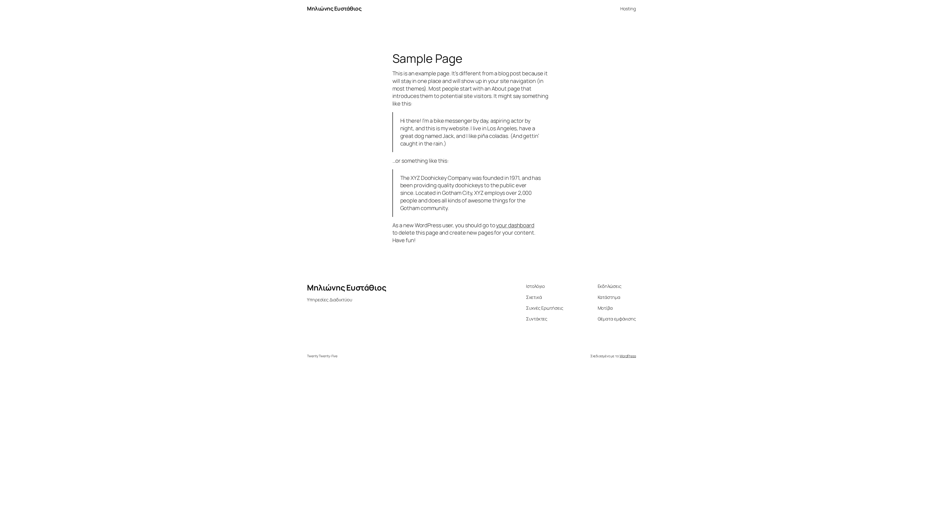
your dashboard (515, 225)
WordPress (628, 356)
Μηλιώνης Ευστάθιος (334, 8)
